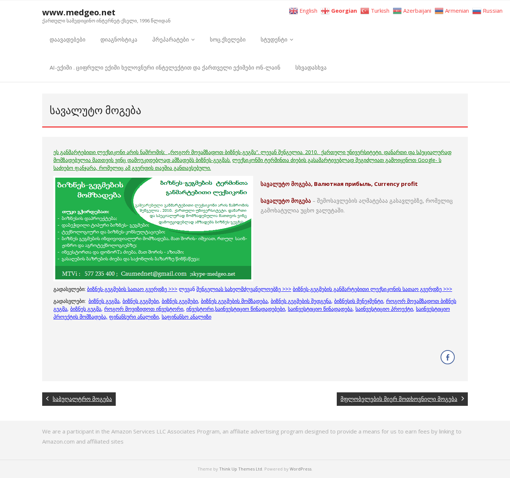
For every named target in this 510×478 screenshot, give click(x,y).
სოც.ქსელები (228, 39)
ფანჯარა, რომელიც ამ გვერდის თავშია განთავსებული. (143, 167)
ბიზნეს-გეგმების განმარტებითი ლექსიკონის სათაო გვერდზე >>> (372, 288)
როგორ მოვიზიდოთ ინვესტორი (143, 308)
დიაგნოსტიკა (118, 39)
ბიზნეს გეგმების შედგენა (301, 300)
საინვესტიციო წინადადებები (250, 308)
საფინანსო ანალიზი (186, 316)
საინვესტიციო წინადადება (320, 308)
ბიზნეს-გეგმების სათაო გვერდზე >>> (132, 288)
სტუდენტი (274, 39)
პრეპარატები (170, 39)
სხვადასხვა (311, 67)
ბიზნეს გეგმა (103, 300)
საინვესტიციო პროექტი (384, 308)
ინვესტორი (200, 308)
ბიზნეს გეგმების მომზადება (234, 300)
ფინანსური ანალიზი (134, 316)
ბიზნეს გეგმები (140, 300)
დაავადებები (67, 39)
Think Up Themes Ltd (240, 469)
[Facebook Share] (448, 357)
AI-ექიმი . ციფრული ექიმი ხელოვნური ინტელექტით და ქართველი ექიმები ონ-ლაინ (165, 67)
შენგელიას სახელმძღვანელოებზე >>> (243, 288)
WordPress (300, 469)
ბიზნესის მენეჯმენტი (358, 300)
